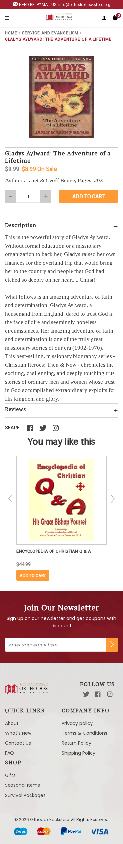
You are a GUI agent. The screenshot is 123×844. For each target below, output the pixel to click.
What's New (18, 733)
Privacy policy (77, 723)
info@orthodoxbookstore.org (84, 4)
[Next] (112, 498)
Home (11, 33)
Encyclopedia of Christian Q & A (53, 551)
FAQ (9, 753)
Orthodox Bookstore (49, 819)
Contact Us (18, 743)
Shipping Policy (78, 753)
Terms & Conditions (84, 733)
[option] (61, 518)
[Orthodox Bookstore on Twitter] (86, 694)
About (12, 723)
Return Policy (76, 743)
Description (20, 225)
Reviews (15, 409)
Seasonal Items (22, 785)
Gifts (10, 775)
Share (12, 427)
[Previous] (10, 498)
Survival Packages (25, 795)
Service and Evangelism (50, 33)
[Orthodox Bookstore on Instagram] (109, 694)
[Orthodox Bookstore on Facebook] (97, 694)
